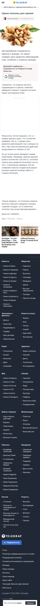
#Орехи (19, 219)
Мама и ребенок (29, 351)
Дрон (5, 362)
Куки (19, 603)
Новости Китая (9, 393)
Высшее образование (28, 290)
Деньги (6, 320)
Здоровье (25, 346)
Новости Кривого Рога (10, 292)
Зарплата (27, 266)
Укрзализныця (9, 339)
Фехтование (28, 337)
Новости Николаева (7, 305)
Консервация (28, 505)
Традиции (27, 461)
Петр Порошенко (10, 478)
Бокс (25, 322)
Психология (27, 362)
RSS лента (7, 588)
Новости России (9, 386)
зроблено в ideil (7, 599)
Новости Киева (9, 266)
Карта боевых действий (8, 417)
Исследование (29, 366)
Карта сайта (7, 580)
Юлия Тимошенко (10, 482)
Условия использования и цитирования (18, 561)
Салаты (26, 517)
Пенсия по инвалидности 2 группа (9, 507)
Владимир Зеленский (7, 450)
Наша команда (8, 576)
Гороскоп (26, 378)
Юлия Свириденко (10, 489)
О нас (5, 550)
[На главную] (20, 2)
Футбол (26, 318)
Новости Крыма (9, 300)
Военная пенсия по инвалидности (11, 514)
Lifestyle (24, 373)
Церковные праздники (27, 450)
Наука (4, 346)
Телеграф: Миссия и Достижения (16, 584)
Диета (25, 358)
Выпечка (26, 502)
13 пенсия (7, 502)
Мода (25, 386)
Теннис (26, 326)
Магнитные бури (29, 401)
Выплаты (26, 273)
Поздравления (29, 404)
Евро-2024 (27, 333)
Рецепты (25, 497)
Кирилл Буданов (9, 474)
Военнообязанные (30, 428)
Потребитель (28, 382)
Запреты (26, 465)
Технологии (7, 351)
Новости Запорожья (7, 286)
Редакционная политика (12, 558)
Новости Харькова (10, 270)
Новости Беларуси (10, 397)
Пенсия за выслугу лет (10, 526)
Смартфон (7, 366)
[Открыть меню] (3, 2)
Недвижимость (9, 328)
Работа (26, 270)
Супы (25, 509)
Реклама (6, 565)
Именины (27, 472)
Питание (26, 355)
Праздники (26, 445)
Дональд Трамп (9, 455)
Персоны (6, 445)
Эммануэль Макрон (7, 464)
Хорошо (31, 603)
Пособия (26, 294)
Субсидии (27, 277)
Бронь (25, 420)
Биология (7, 358)
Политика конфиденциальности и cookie (18, 554)
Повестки (26, 416)
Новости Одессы (10, 277)
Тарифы (6, 331)
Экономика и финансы (7, 314)
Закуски (26, 520)
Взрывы (6, 422)
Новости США (9, 382)
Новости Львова (9, 281)
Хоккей (25, 329)
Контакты (6, 573)
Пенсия (5, 497)
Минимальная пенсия (8, 520)
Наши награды (8, 569)
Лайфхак (26, 397)
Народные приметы (27, 456)
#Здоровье (11, 219)
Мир (3, 373)
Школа (25, 285)
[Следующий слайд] (38, 7)
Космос (6, 355)
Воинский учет (28, 432)
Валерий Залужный (7, 470)
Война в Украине (9, 412)
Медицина (27, 281)
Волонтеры (7, 434)
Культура (26, 393)
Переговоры (8, 426)
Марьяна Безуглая (10, 486)
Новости (5, 261)
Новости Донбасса (10, 296)
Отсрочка (26, 424)
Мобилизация (27, 412)
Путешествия (28, 389)
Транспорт (7, 324)
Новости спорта (28, 313)
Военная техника (10, 437)
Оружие (6, 430)
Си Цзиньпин (8, 459)
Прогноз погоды (29, 298)
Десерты (26, 513)
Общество (25, 261)
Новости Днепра (9, 273)
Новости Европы (10, 378)
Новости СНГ (8, 389)
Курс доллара (8, 335)
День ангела (28, 469)
